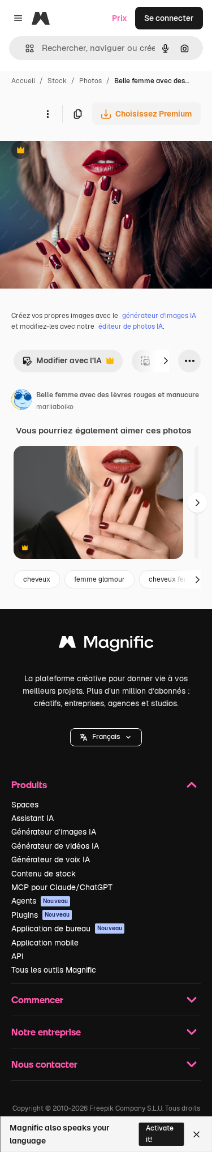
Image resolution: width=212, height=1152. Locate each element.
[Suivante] (165, 361)
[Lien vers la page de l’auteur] (21, 401)
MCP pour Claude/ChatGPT (62, 887)
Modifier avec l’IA (62, 363)
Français (106, 736)
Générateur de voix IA (50, 859)
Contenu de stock (43, 874)
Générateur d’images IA (53, 832)
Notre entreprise (46, 1032)
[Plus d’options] (47, 113)
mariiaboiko (54, 406)
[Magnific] (106, 645)
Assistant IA (32, 818)
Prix (119, 18)
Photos (90, 80)
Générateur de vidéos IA (55, 846)
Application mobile (45, 943)
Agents (39, 901)
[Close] (196, 1134)
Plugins (40, 915)
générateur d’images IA (159, 315)
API (17, 956)
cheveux (36, 579)
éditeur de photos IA (130, 326)
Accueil (23, 80)
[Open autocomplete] (25, 48)
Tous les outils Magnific (53, 970)
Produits (29, 784)
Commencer (37, 999)
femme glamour (99, 579)
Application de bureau (66, 928)
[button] (106, 737)
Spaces (24, 804)
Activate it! (160, 1134)
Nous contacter (44, 1064)
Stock (57, 80)
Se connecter (169, 18)
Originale (75, 151)
